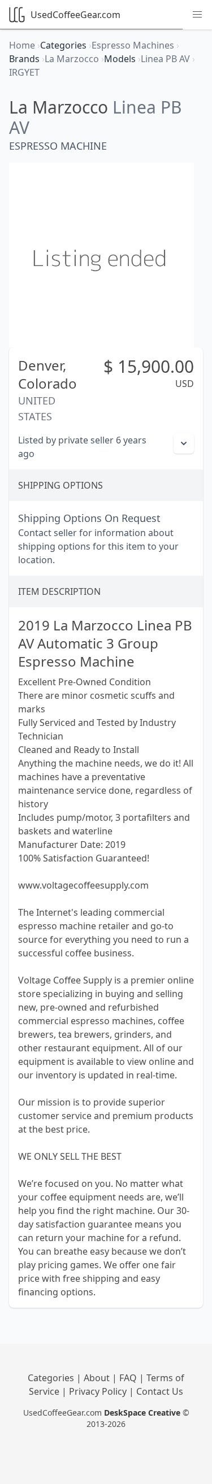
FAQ (129, 1378)
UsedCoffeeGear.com (75, 14)
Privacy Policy (99, 1391)
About (98, 1378)
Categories (52, 1378)
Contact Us (159, 1391)
